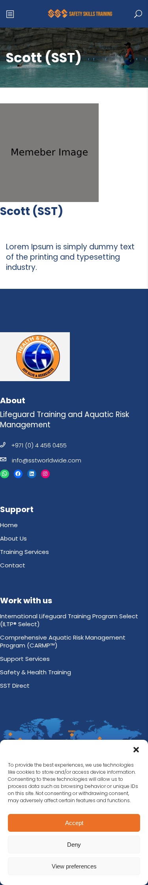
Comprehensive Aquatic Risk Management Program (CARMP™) (63, 641)
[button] (136, 750)
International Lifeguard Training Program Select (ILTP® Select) (69, 620)
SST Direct (15, 685)
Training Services (24, 552)
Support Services (25, 659)
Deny (74, 844)
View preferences (74, 866)
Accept (74, 823)
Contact (12, 565)
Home (9, 525)
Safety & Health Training (35, 672)
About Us (13, 538)
